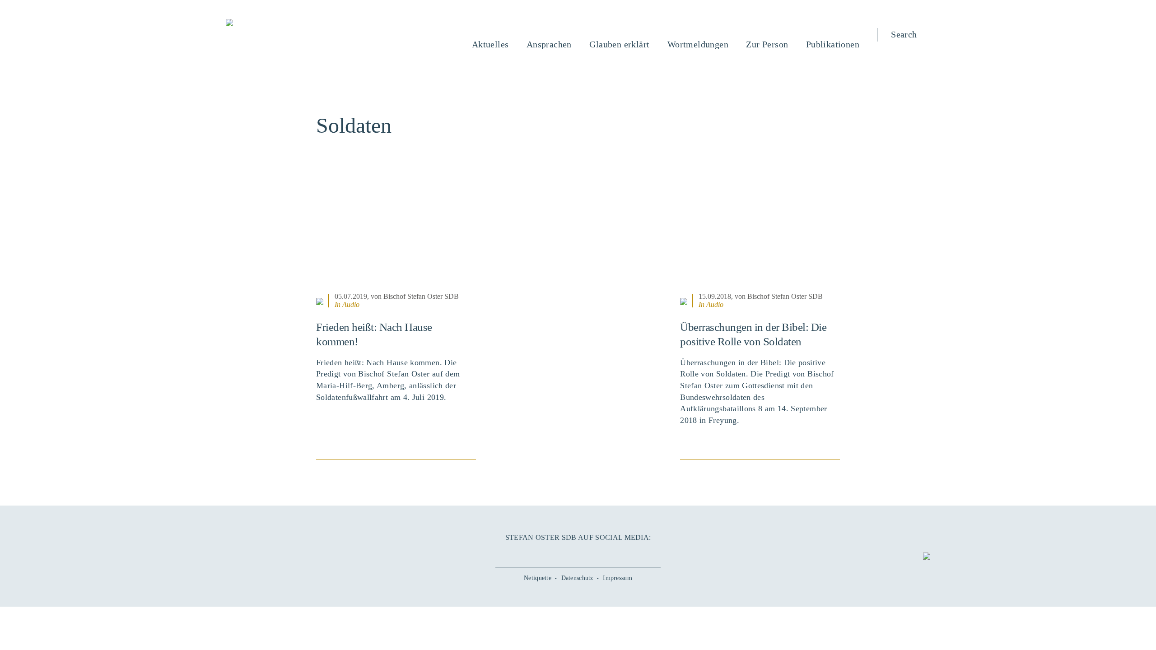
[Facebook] (537, 553)
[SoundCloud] (598, 553)
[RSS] (618, 553)
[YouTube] (558, 553)
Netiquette (537, 578)
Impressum (617, 578)
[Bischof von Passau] (284, 23)
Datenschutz (577, 578)
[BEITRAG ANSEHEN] (396, 234)
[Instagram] (578, 553)
